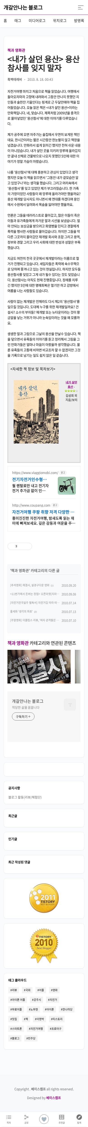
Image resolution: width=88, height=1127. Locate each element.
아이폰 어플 (18, 1000)
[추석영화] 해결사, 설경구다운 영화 (29, 585)
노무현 (34, 1009)
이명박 (40, 1019)
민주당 (31, 1038)
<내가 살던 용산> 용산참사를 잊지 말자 (43, 63)
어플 (41, 990)
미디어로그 (37, 20)
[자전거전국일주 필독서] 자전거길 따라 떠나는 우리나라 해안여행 (46, 603)
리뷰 (14, 990)
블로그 (15, 1038)
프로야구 (56, 1029)
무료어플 (17, 1009)
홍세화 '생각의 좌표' (21, 611)
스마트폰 (17, 1029)
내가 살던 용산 (71, 384)
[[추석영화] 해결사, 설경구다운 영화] (39, 682)
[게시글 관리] (27, 546)
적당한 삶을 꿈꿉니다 (25, 707)
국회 (27, 990)
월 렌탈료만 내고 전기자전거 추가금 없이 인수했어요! (30, 488)
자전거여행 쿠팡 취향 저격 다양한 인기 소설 (43, 512)
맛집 (14, 1019)
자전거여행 (36, 1029)
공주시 (37, 1000)
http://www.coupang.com (31, 505)
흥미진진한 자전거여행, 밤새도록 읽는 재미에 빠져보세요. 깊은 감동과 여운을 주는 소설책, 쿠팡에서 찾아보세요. (43, 520)
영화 (55, 990)
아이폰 (50, 1009)
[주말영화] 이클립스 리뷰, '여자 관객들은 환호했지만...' (41, 620)
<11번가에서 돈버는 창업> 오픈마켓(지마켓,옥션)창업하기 (43, 594)
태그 (17, 20)
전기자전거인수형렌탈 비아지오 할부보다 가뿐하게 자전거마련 (30, 479)
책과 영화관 (16, 50)
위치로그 (60, 20)
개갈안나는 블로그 (23, 7)
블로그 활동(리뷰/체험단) (25, 797)
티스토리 (58, 1019)
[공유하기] (21, 546)
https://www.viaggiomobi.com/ (35, 473)
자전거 (53, 1000)
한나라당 (67, 1009)
